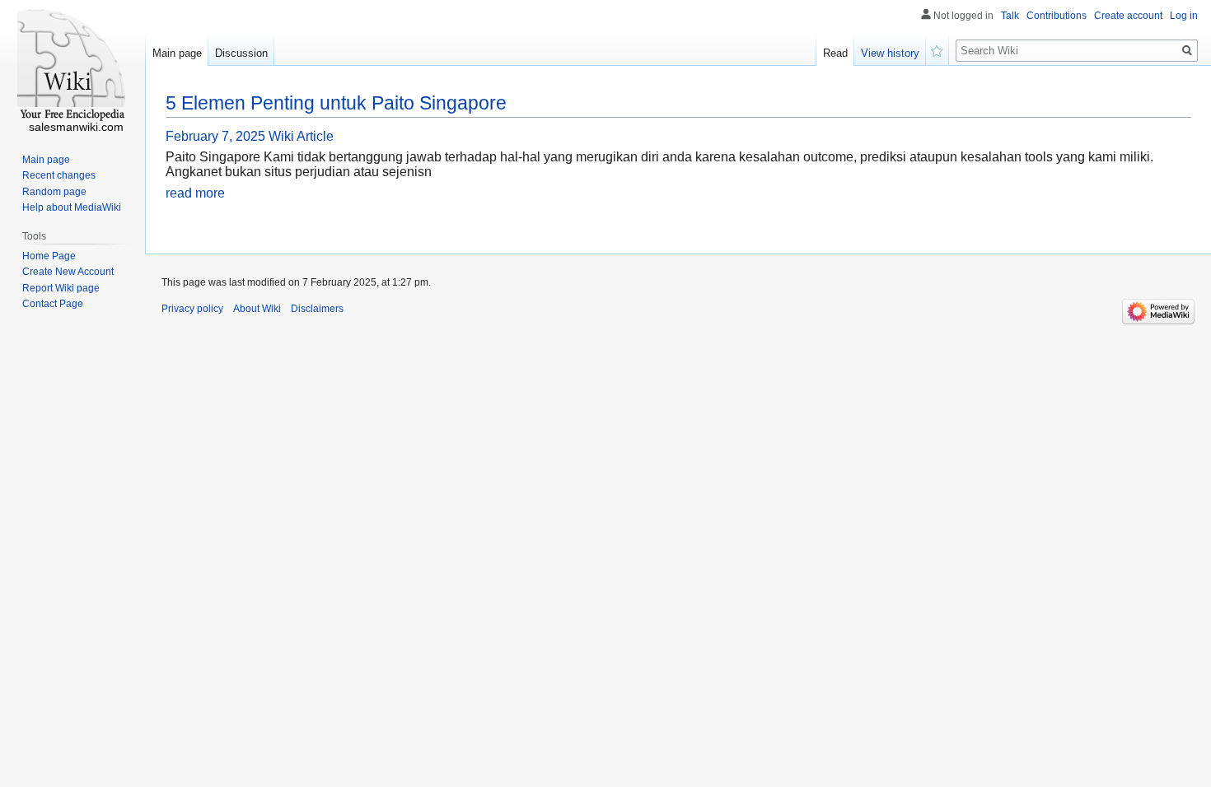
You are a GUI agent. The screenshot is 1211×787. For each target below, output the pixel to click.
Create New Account (68, 271)
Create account (1128, 15)
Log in (1184, 15)
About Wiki (257, 308)
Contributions (1056, 15)
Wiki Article (301, 136)
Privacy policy (192, 308)
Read (835, 53)
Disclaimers (317, 308)
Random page (54, 192)
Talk (1010, 15)
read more (195, 193)
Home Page (49, 256)
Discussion (241, 53)
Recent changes (59, 175)
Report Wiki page (61, 288)
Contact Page (52, 304)
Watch (937, 49)
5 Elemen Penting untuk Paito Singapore (336, 103)
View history (890, 53)
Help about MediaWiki (71, 207)
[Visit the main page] (72, 66)
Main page (177, 53)
